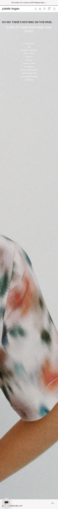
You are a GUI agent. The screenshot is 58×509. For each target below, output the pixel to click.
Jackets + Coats (29, 63)
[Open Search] (36, 9)
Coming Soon (29, 44)
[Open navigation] (54, 9)
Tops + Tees (28, 53)
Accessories (29, 67)
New (29, 47)
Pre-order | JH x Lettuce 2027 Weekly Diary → (29, 3)
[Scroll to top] (52, 503)
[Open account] (40, 9)
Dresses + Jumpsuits (29, 50)
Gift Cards (29, 80)
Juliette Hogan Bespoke (29, 76)
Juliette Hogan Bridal (29, 73)
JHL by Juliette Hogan (29, 70)
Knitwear (29, 60)
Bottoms (29, 57)
